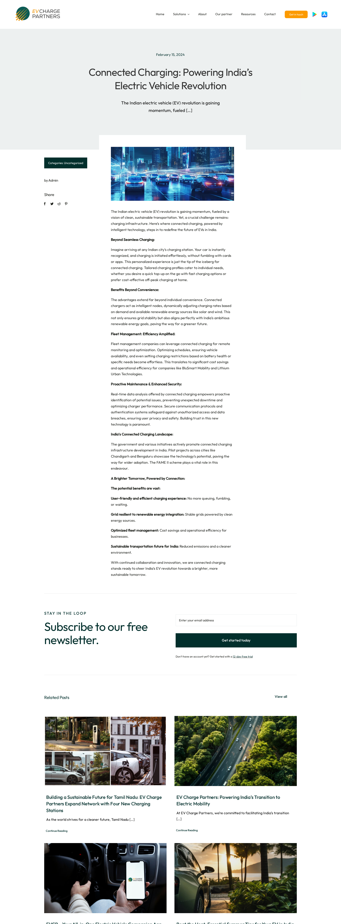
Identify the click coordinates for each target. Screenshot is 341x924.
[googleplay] (315, 13)
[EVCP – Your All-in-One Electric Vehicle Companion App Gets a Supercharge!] (105, 878)
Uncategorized (73, 163)
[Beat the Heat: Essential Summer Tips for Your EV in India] (235, 878)
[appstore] (324, 13)
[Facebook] (44, 203)
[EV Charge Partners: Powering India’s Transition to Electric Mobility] (235, 751)
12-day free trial (243, 656)
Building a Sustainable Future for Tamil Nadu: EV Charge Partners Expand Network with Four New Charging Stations (104, 803)
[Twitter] (51, 203)
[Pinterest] (66, 203)
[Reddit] (59, 203)
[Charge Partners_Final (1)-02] (38, 7)
